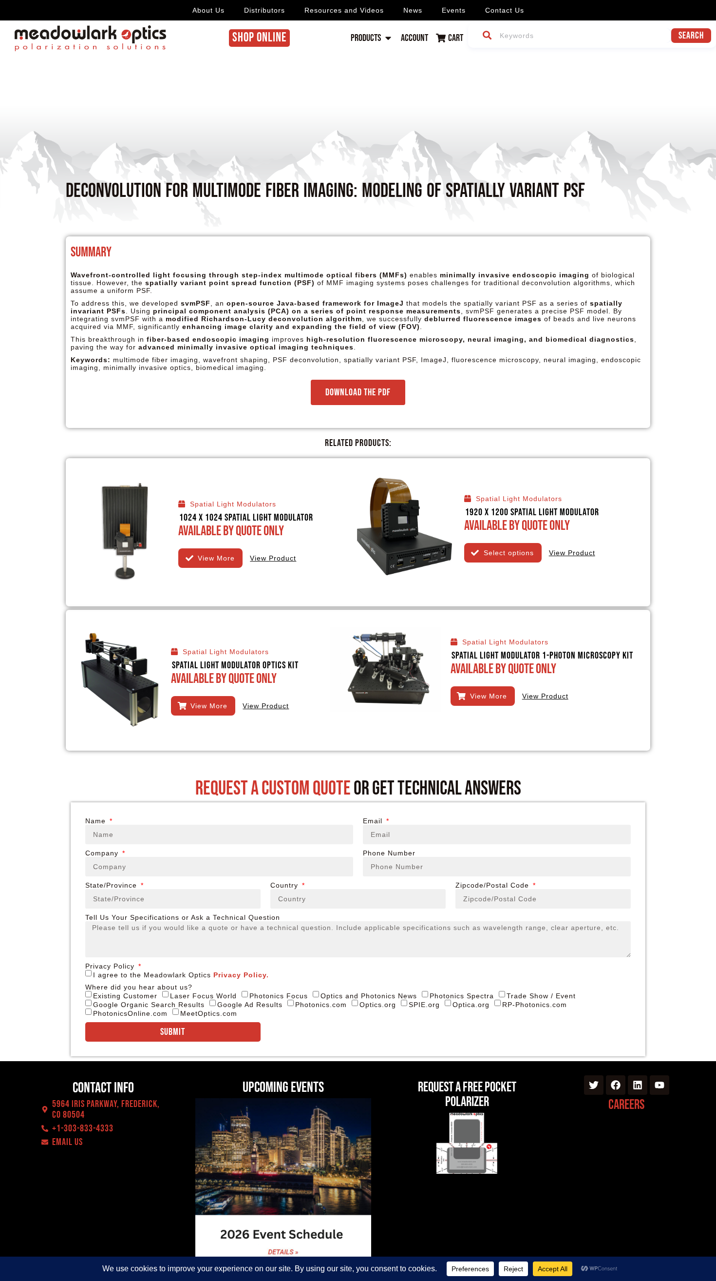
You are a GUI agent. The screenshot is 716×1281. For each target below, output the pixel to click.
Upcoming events (283, 1087)
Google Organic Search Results (149, 1005)
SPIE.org (424, 1005)
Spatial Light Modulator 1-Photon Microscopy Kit (542, 655)
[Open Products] (388, 38)
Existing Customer (125, 996)
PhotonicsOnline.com (130, 1013)
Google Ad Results (250, 1005)
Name (96, 821)
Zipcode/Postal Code (493, 885)
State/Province (112, 885)
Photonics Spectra (462, 996)
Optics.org (377, 1005)
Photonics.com (321, 1005)
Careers (626, 1105)
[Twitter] (593, 1085)
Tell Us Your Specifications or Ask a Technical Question (182, 917)
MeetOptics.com (208, 1013)
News (412, 10)
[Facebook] (615, 1085)
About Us (208, 10)
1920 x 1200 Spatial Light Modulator (532, 512)
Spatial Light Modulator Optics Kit (235, 665)
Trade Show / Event (541, 996)
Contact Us (504, 10)
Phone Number (389, 853)
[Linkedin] (637, 1085)
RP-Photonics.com (534, 1005)
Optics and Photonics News (368, 996)
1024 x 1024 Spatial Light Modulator (246, 518)
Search (691, 35)
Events (454, 10)
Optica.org (471, 1005)
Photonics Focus (278, 996)
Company (103, 853)
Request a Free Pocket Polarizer (467, 1094)
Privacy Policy (111, 966)
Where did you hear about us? (138, 987)
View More (216, 558)
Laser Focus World (203, 996)
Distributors (264, 10)
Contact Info (103, 1088)
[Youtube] (659, 1085)
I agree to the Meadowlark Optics (181, 974)
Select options (509, 553)
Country (285, 885)
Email (374, 821)
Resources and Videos (344, 10)
